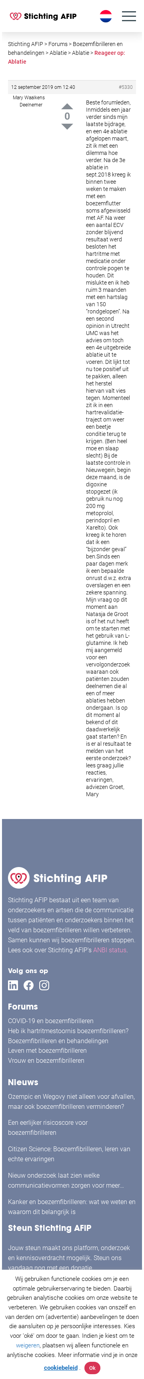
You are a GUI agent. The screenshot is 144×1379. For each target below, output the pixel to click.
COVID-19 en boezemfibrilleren (51, 1021)
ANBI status (109, 950)
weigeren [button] (28, 1345)
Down (67, 127)
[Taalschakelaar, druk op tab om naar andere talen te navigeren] (107, 16)
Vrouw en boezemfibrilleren (46, 1060)
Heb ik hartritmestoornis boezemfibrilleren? (68, 1031)
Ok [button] (92, 1368)
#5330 (126, 87)
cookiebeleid (61, 1367)
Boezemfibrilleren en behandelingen (58, 1041)
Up (67, 106)
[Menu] (129, 16)
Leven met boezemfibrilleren (47, 1050)
